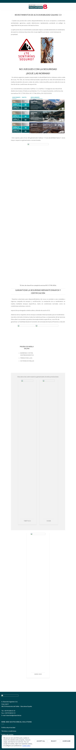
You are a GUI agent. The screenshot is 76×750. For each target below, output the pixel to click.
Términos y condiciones (8, 731)
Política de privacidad (8, 727)
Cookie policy (26, 745)
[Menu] (2, 6)
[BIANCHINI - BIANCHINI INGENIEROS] (38, 7)
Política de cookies (7, 734)
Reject (53, 741)
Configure (67, 741)
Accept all (41, 741)
